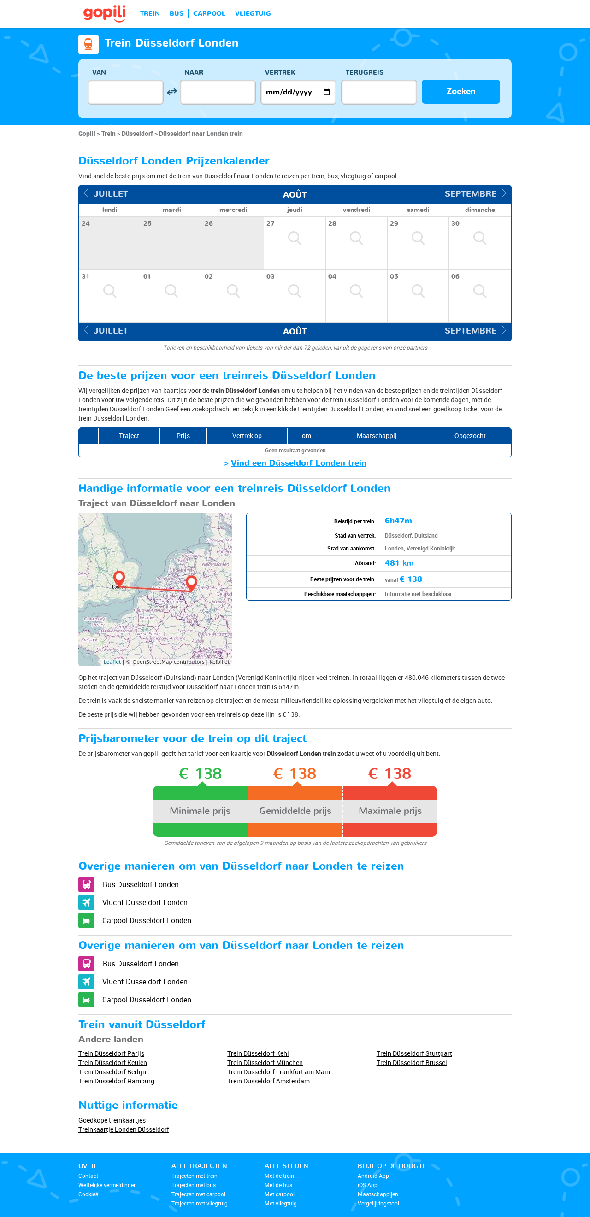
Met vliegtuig (281, 1203)
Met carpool (280, 1194)
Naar (193, 72)
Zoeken (461, 91)
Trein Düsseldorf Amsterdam (268, 1081)
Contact (88, 1175)
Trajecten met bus (193, 1184)
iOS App (368, 1184)
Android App (373, 1175)
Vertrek (280, 72)
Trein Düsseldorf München (265, 1062)
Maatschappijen (378, 1194)
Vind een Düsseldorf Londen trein (298, 463)
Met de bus (278, 1184)
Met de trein (279, 1175)
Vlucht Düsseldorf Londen (145, 902)
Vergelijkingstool (378, 1203)
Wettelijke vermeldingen (107, 1184)
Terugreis (365, 72)
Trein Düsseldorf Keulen (112, 1062)
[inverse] (172, 92)
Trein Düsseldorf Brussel (412, 1062)
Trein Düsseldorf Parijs (111, 1053)
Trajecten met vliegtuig (199, 1203)
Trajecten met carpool (198, 1194)
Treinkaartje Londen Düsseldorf (123, 1129)
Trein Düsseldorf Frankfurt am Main (278, 1071)
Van (99, 72)
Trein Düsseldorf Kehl (258, 1053)
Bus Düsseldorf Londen (141, 884)
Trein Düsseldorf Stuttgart (414, 1053)
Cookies (88, 1194)
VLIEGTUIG (253, 13)
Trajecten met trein (194, 1175)
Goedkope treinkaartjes (112, 1120)
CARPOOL (209, 13)
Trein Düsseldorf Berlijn (112, 1071)
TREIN (150, 13)
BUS (176, 13)
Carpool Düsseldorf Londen (146, 920)
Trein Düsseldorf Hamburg (116, 1081)
